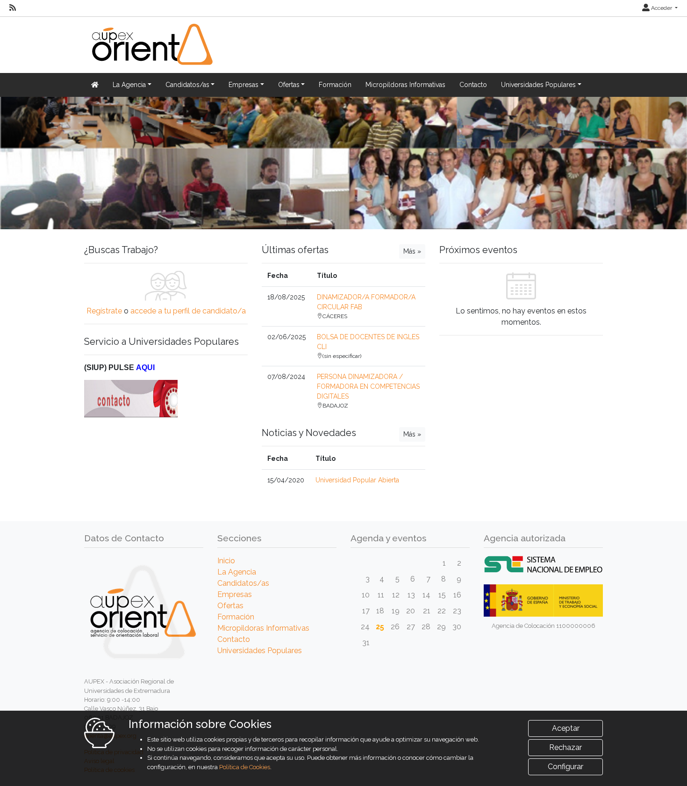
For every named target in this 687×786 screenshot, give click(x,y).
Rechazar (565, 747)
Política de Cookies (244, 767)
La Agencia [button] (129, 84)
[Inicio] (151, 49)
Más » (412, 251)
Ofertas (230, 605)
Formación (335, 84)
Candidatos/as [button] (187, 84)
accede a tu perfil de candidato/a (188, 310)
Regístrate (104, 310)
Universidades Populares (259, 650)
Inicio (226, 560)
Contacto (473, 84)
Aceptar (566, 728)
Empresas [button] (243, 84)
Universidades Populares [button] (538, 84)
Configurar (565, 766)
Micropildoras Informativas (405, 84)
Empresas (234, 594)
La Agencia (236, 572)
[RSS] (12, 8)
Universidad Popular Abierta (357, 480)
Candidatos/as (243, 583)
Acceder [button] (661, 8)
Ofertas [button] (289, 84)
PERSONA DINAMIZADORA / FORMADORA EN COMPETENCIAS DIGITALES (368, 386)
